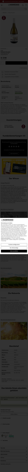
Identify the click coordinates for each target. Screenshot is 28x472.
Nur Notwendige (14, 247)
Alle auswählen (14, 251)
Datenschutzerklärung (6, 238)
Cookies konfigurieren (14, 244)
